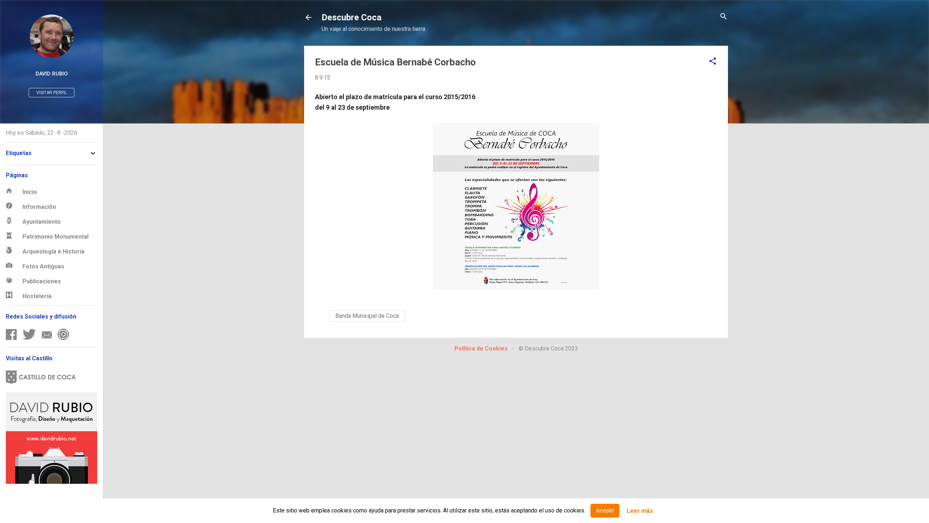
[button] (712, 61)
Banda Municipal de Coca (367, 315)
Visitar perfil (51, 92)
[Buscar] (723, 17)
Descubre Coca (351, 17)
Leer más (640, 510)
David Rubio (52, 74)
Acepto (605, 510)
